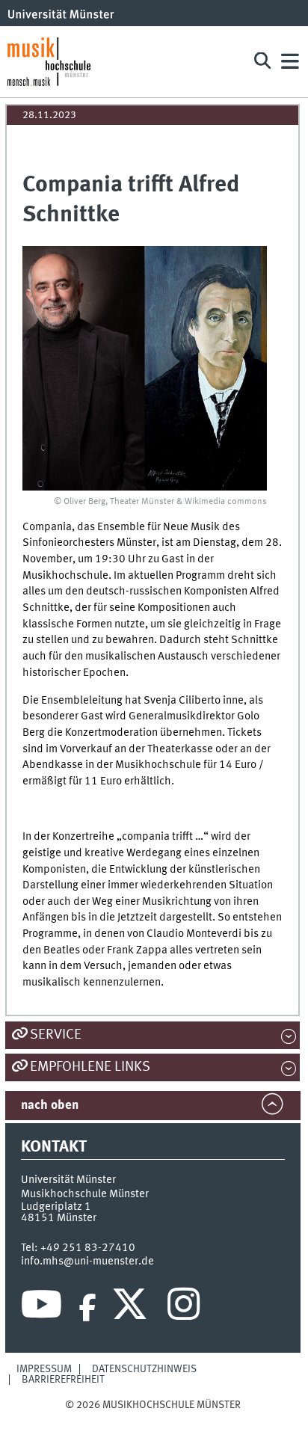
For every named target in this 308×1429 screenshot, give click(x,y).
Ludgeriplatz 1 (56, 1207)
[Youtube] (41, 1308)
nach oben (49, 1105)
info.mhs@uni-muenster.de (87, 1261)
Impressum (44, 1369)
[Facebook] (87, 1308)
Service (55, 1035)
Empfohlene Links (90, 1067)
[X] (132, 1308)
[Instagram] (183, 1308)
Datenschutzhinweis (144, 1369)
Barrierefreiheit (63, 1379)
